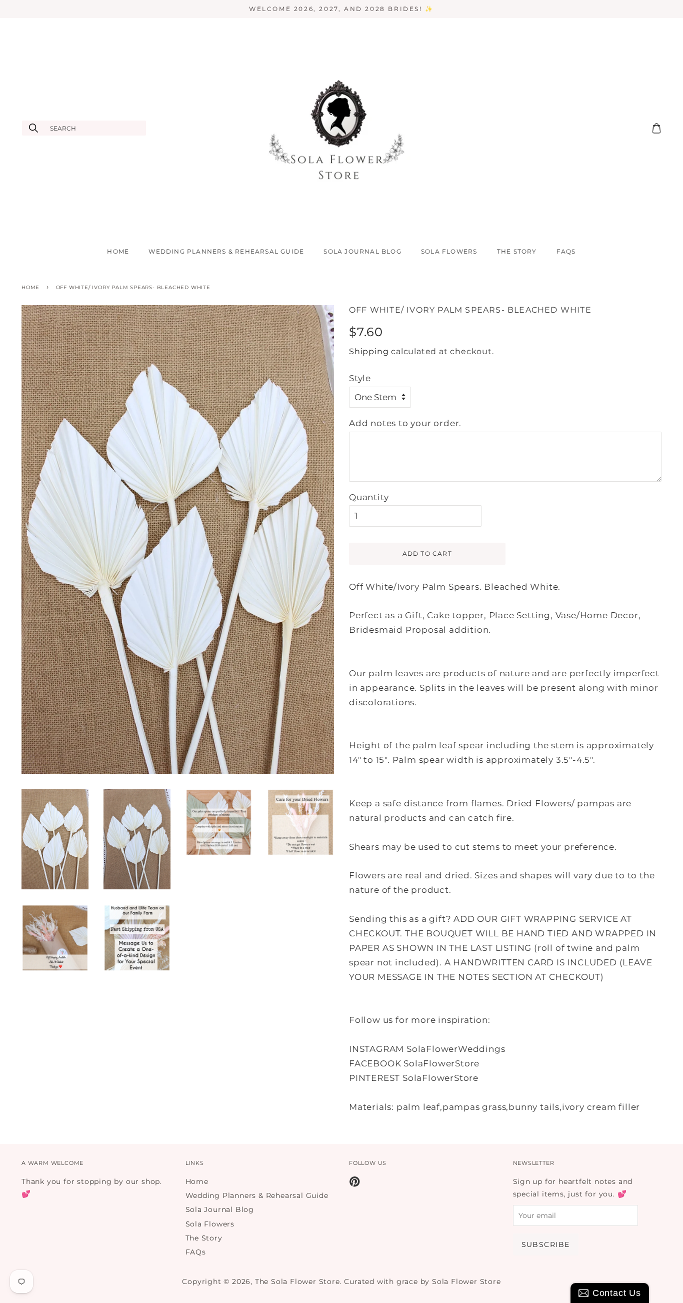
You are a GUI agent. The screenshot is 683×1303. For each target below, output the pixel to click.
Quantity (368, 497)
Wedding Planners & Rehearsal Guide (226, 251)
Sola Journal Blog (362, 251)
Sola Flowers (449, 251)
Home (118, 251)
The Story (517, 251)
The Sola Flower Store (297, 1281)
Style (360, 378)
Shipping (368, 351)
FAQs (566, 251)
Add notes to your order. (405, 423)
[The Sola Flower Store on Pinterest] (354, 1183)
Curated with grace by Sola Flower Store (422, 1281)
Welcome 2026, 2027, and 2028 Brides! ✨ (341, 9)
